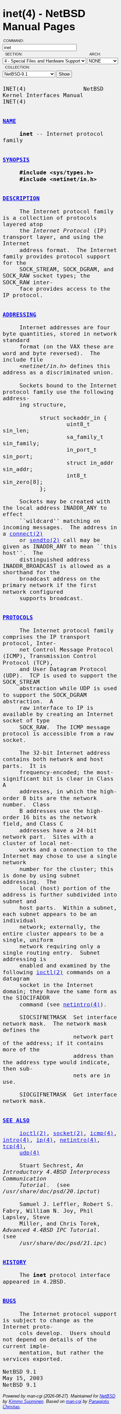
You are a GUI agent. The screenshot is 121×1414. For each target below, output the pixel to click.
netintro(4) (81, 1004)
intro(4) (16, 1140)
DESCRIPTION (21, 198)
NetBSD (107, 1396)
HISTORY (14, 1262)
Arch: (98, 54)
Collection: (17, 67)
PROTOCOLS (18, 617)
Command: (15, 41)
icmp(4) (102, 1133)
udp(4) (29, 1153)
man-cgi (73, 1401)
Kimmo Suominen (26, 1401)
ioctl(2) (49, 972)
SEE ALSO (16, 1120)
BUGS (9, 1301)
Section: (15, 54)
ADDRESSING (19, 314)
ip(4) (44, 1140)
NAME (9, 121)
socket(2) (68, 1133)
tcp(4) (13, 1146)
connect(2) (26, 534)
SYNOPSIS (16, 160)
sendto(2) (45, 540)
